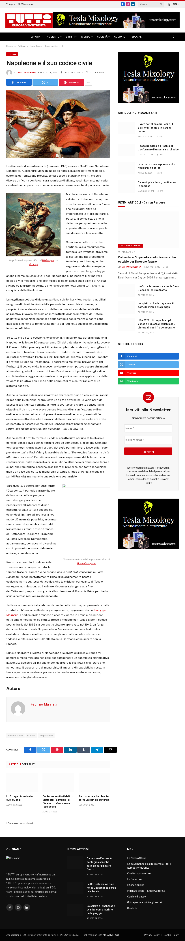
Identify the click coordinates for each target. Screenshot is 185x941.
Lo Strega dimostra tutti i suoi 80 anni (21, 798)
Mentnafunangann (86, 563)
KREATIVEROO (111, 935)
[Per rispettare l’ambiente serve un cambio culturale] (94, 782)
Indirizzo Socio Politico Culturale (146, 890)
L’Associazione (135, 885)
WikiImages (48, 260)
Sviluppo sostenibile (130, 246)
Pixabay (33, 264)
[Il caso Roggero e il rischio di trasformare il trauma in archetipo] (126, 150)
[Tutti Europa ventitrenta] (29, 20)
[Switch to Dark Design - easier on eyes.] (173, 36)
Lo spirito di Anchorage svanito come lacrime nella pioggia (156, 305)
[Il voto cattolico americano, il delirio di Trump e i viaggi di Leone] (126, 128)
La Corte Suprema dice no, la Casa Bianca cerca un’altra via (158, 288)
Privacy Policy (152, 935)
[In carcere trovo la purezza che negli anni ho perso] (126, 168)
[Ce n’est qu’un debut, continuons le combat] (126, 186)
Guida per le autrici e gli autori (144, 902)
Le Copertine (134, 879)
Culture (12, 54)
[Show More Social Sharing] (88, 82)
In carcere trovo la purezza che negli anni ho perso (156, 166)
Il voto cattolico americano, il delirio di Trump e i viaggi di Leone (155, 128)
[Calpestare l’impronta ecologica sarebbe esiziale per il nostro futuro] (148, 229)
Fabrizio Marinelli (27, 72)
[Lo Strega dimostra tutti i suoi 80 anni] (22, 782)
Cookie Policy (171, 935)
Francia (31, 735)
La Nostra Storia (136, 858)
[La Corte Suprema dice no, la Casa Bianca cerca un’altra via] (126, 290)
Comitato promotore (139, 873)
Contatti (132, 908)
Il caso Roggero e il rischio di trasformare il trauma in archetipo (158, 147)
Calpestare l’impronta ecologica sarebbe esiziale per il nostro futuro (147, 259)
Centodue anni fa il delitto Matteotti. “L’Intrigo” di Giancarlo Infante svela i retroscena (57, 801)
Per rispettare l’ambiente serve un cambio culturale (94, 798)
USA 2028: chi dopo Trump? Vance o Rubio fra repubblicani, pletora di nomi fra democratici (156, 324)
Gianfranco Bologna (130, 267)
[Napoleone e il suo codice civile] (58, 124)
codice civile (15, 735)
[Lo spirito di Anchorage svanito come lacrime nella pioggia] (126, 307)
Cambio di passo (136, 896)
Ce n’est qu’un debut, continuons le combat (157, 184)
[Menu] (178, 37)
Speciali (137, 36)
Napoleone (46, 735)
